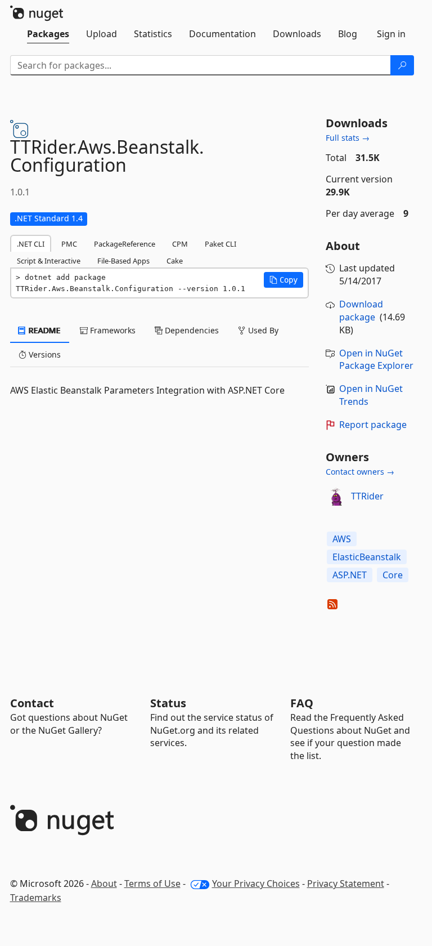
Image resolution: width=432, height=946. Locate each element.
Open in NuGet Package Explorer (376, 359)
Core (392, 575)
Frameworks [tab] (112, 330)
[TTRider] (336, 497)
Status (168, 703)
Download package (361, 310)
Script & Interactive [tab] (48, 261)
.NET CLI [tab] (30, 244)
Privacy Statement (345, 883)
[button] (283, 280)
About (104, 883)
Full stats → (348, 137)
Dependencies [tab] (191, 330)
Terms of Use (152, 883)
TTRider (367, 496)
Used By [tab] (262, 330)
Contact (32, 703)
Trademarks (35, 897)
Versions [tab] (43, 354)
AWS (341, 539)
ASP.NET (349, 575)
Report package (373, 424)
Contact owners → (360, 471)
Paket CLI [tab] (220, 244)
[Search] (402, 65)
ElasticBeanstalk (366, 557)
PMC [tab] (69, 244)
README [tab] (43, 330)
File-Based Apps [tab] (123, 261)
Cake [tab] (174, 261)
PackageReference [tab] (124, 244)
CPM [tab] (180, 244)
